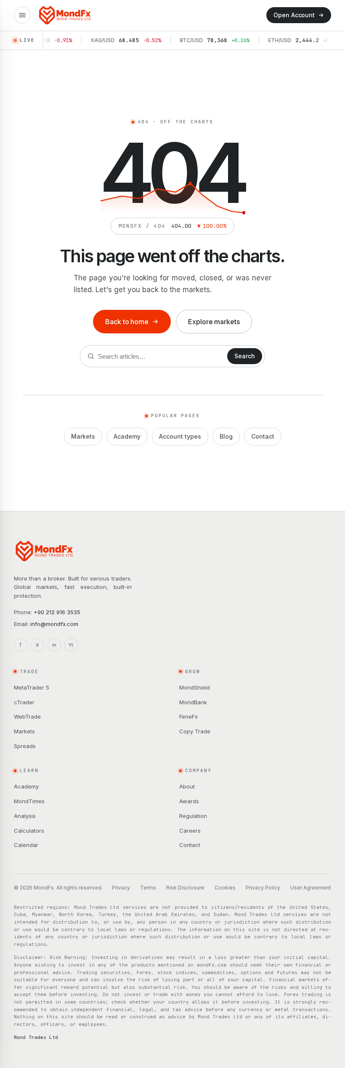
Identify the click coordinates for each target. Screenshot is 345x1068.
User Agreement (310, 887)
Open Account (294, 15)
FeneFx (188, 716)
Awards (189, 801)
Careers (190, 830)
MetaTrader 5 (31, 687)
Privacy (121, 887)
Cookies (225, 887)
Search (244, 356)
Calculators (29, 830)
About (187, 786)
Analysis (25, 815)
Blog (226, 436)
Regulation (193, 815)
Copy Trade (194, 731)
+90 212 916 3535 (57, 612)
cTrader (24, 702)
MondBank (193, 702)
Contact (262, 436)
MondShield (194, 687)
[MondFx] (65, 15)
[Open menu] (22, 15)
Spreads (25, 746)
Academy (127, 436)
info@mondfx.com (54, 624)
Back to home (127, 321)
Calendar (26, 845)
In (54, 645)
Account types (180, 436)
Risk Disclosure (185, 887)
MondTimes (29, 801)
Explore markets (214, 321)
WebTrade (27, 716)
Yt (71, 645)
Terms (148, 887)
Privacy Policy (263, 887)
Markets (83, 436)
